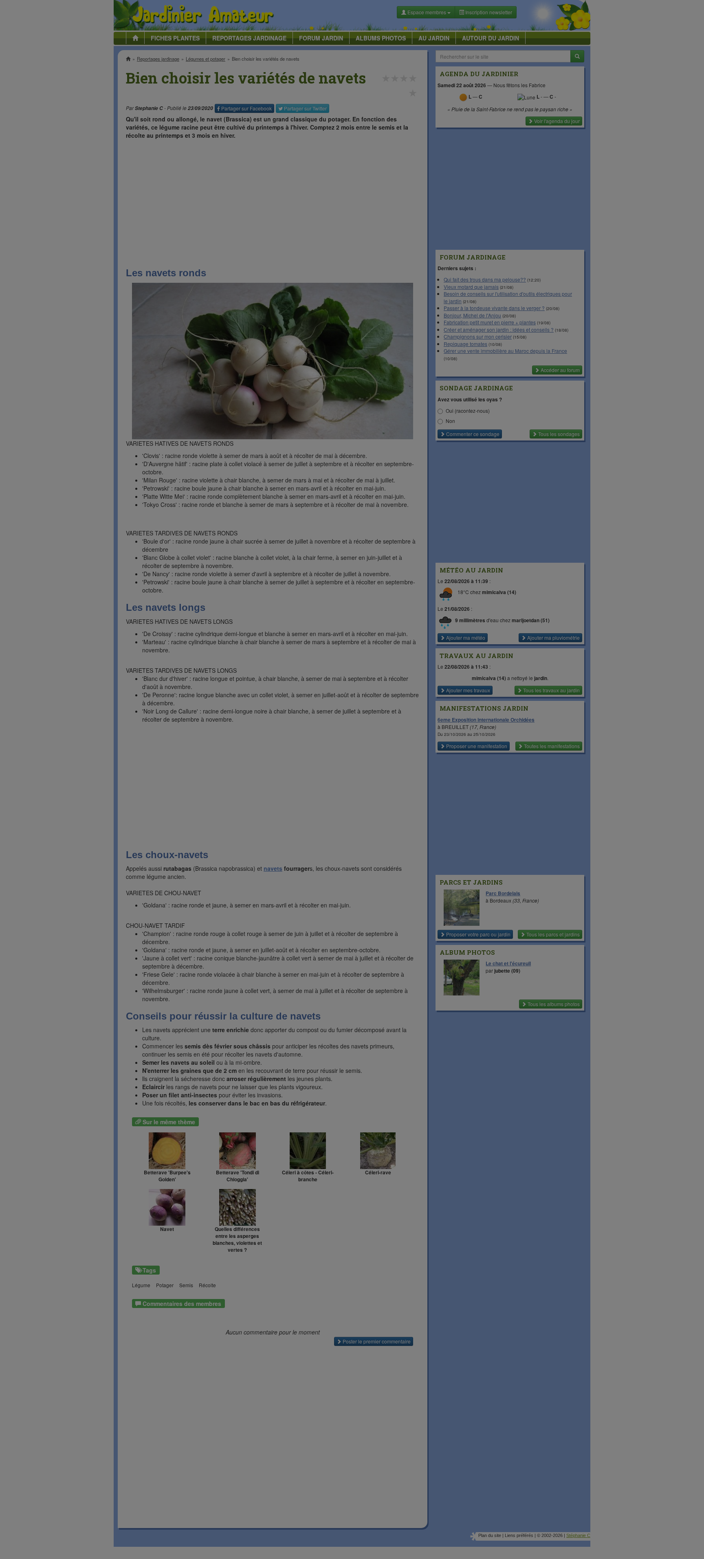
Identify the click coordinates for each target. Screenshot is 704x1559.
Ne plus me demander (440, 226)
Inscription (291, 131)
